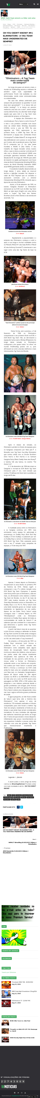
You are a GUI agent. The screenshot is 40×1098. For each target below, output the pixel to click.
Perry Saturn (6, 27)
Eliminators (19, 24)
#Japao (9, 24)
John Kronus (17, 25)
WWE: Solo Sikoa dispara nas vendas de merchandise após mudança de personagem (19, 19)
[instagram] (21, 1093)
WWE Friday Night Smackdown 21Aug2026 (24, 991)
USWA (18, 27)
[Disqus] (20, 879)
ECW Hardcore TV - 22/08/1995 (21, 1000)
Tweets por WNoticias (9, 972)
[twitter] (18, 1093)
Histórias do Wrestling (29, 24)
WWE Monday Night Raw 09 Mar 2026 (22, 1037)
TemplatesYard (16, 1096)
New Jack (24, 25)
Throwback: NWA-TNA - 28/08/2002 (22, 982)
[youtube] (25, 1093)
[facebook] (14, 1093)
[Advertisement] (20, 1053)
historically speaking (7, 25)
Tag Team (13, 27)
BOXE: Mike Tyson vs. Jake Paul (20, 1021)
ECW (14, 24)
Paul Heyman (31, 25)
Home (4, 24)
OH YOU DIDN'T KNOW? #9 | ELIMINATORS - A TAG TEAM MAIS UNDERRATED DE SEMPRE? (18, 830)
